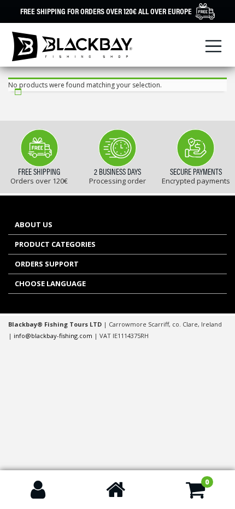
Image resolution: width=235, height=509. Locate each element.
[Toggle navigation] (213, 46)
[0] (195, 494)
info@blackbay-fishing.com (54, 336)
